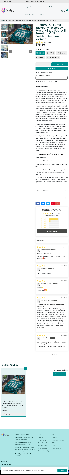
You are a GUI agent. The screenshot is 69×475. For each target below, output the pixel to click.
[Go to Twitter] (5, 1)
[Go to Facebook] (2, 1)
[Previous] (10, 51)
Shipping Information (58, 440)
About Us (41, 15)
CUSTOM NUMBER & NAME (43, 75)
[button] (40, 42)
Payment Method (43, 445)
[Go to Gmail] (57, 203)
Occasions (39, 7)
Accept (62, 470)
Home (18, 7)
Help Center (29, 15)
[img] (41, 247)
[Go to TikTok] (7, 1)
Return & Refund (42, 448)
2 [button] (49, 354)
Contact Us (55, 437)
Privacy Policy (42, 440)
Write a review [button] (52, 231)
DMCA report (55, 443)
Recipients (28, 7)
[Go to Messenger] (43, 203)
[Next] (30, 51)
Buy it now (51, 68)
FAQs (53, 445)
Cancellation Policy (43, 451)
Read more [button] (40, 328)
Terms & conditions (43, 443)
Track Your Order (57, 448)
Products (50, 7)
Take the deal (59, 374)
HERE (63, 103)
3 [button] (52, 354)
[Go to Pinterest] (10, 1)
